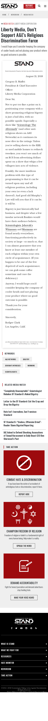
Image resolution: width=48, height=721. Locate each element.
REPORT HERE (24, 494)
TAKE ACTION (6, 675)
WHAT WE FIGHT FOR (10, 650)
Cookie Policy (22, 692)
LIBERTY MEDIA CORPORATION (25, 23)
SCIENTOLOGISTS (11, 371)
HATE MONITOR (7, 662)
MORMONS (31, 365)
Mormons (27, 229)
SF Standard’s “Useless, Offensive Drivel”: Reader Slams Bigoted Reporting (22, 423)
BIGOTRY (26, 359)
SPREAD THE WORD (24, 545)
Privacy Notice (12, 692)
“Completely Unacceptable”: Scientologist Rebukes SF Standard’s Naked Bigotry (23, 392)
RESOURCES (6, 656)
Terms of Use (32, 692)
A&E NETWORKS (10, 359)
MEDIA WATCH (8, 23)
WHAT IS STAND (7, 643)
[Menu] (45, 6)
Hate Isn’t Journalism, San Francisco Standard (20, 413)
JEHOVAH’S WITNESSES (12, 365)
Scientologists (13, 225)
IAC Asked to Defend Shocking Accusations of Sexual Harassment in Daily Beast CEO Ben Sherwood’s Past (24, 435)
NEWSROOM (6, 669)
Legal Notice (43, 692)
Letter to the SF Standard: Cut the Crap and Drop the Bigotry (24, 403)
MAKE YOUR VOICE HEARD (24, 597)
